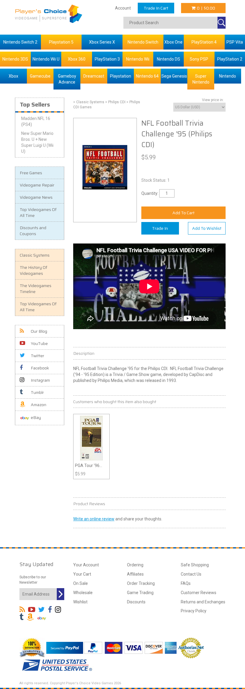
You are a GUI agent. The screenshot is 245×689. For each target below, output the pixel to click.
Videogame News (36, 197)
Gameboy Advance (67, 79)
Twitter (37, 355)
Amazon (38, 404)
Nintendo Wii (137, 59)
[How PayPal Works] (64, 647)
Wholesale (83, 592)
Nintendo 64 (147, 76)
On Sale (80, 583)
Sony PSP (199, 59)
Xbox (13, 76)
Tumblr (37, 392)
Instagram (40, 380)
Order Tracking (141, 583)
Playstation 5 (61, 42)
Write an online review (93, 519)
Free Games (31, 172)
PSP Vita (234, 42)
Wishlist (80, 601)
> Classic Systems (88, 102)
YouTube (39, 343)
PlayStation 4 (204, 42)
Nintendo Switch (143, 42)
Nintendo (227, 76)
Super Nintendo (200, 79)
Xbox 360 (76, 59)
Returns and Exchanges (203, 601)
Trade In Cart (156, 8)
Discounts (136, 601)
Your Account (86, 564)
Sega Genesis (174, 76)
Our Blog (39, 331)
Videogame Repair (37, 185)
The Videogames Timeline (35, 288)
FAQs (186, 583)
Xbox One (173, 42)
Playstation (120, 76)
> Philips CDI (115, 102)
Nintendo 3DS (15, 59)
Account (123, 8)
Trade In (160, 228)
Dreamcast (93, 76)
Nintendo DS (168, 59)
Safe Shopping (195, 564)
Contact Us (191, 574)
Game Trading (140, 592)
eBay (36, 417)
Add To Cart (183, 212)
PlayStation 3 (107, 59)
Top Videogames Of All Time (38, 212)
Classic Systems (35, 255)
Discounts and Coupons (33, 230)
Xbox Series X (102, 42)
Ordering (135, 564)
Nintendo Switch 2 (20, 42)
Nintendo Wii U (46, 59)
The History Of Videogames (33, 270)
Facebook (40, 368)
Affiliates (135, 574)
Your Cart (82, 574)
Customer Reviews (198, 592)
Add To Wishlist (206, 228)
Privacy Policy (193, 610)
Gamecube (40, 76)
